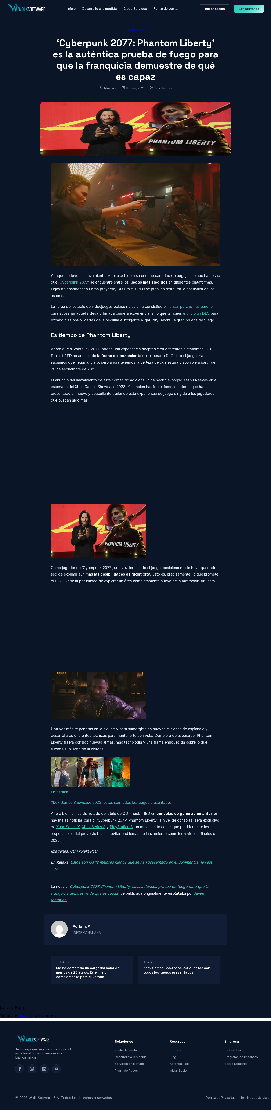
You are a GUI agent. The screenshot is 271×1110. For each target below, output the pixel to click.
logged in (24, 1015)
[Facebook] (19, 1068)
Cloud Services (135, 9)
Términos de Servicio (255, 1097)
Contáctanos (249, 9)
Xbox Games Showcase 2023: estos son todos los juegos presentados (111, 802)
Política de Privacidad (220, 1097)
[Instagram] (32, 1068)
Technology (135, 29)
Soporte (175, 1050)
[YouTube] (56, 1068)
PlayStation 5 (121, 827)
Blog (173, 1057)
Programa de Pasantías (241, 1057)
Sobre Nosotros (236, 1063)
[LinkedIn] (44, 1068)
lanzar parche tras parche (191, 306)
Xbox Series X (68, 827)
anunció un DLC (196, 313)
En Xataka (59, 792)
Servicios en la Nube (129, 1063)
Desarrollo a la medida (99, 9)
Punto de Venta (165, 9)
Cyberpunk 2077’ (74, 282)
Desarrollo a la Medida (131, 1057)
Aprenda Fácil (179, 1063)
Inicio (71, 9)
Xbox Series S (93, 827)
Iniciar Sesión (214, 9)
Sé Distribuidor (235, 1050)
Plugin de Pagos (126, 1070)
